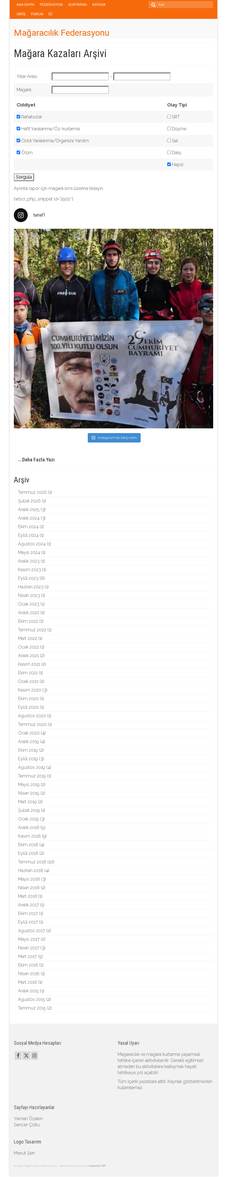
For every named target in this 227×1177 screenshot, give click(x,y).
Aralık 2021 (28, 655)
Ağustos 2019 (31, 767)
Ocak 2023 (28, 604)
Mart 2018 (27, 896)
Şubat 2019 (29, 810)
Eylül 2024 (28, 535)
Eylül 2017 (28, 922)
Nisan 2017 (28, 947)
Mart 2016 (27, 982)
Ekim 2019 (28, 750)
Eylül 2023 (28, 578)
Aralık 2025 (29, 509)
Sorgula (24, 177)
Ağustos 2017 (31, 930)
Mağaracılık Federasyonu (61, 32)
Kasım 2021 (29, 664)
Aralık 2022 (28, 612)
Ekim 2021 (28, 672)
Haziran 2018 (30, 870)
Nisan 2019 (28, 793)
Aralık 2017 (28, 904)
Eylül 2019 (28, 758)
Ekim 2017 (28, 913)
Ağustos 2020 (32, 715)
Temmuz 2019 (32, 776)
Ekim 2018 (28, 844)
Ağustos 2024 (32, 543)
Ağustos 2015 (31, 999)
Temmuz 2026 (32, 492)
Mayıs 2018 (29, 879)
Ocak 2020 (29, 733)
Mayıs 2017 (29, 939)
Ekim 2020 (28, 698)
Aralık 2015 (28, 990)
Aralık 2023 (29, 561)
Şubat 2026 (29, 501)
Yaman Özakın (28, 1118)
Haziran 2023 (30, 586)
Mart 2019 (27, 801)
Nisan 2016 (29, 973)
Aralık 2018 (28, 827)
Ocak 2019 (28, 819)
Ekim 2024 (28, 526)
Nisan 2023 (29, 595)
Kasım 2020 (29, 690)
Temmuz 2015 (32, 1008)
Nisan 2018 (29, 887)
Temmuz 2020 (32, 724)
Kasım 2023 (29, 569)
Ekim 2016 (28, 965)
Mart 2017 (27, 956)
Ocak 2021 (28, 681)
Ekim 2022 (28, 621)
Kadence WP (97, 1165)
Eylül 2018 (28, 853)
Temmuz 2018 (32, 862)
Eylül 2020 (28, 707)
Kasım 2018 (29, 836)
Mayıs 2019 (29, 784)
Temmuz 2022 (32, 629)
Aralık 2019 (28, 741)
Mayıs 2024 (29, 552)
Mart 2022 (27, 638)
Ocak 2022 (28, 647)
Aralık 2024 (29, 518)
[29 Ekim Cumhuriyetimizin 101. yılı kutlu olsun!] (113, 328)
